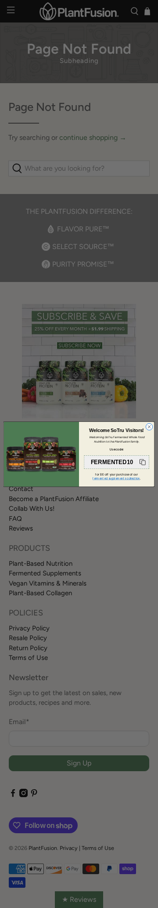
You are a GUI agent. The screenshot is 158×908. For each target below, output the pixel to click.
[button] (116, 462)
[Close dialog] (149, 426)
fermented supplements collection (116, 478)
